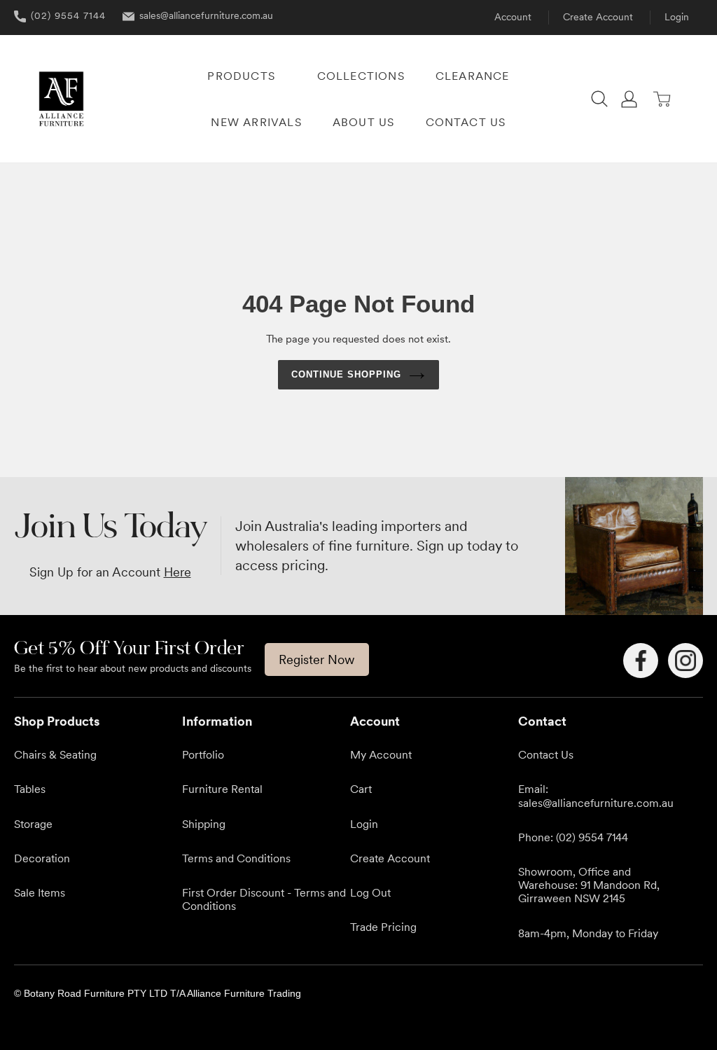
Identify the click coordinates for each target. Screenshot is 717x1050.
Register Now (317, 659)
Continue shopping (346, 374)
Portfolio (203, 754)
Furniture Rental (222, 789)
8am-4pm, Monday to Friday (588, 933)
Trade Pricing (383, 927)
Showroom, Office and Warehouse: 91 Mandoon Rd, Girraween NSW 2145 (589, 884)
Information (217, 721)
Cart (361, 789)
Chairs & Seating (55, 754)
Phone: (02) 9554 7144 (573, 837)
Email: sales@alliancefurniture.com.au (596, 795)
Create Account (598, 17)
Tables (30, 789)
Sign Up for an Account (110, 572)
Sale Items (39, 892)
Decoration (42, 858)
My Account (381, 754)
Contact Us (545, 754)
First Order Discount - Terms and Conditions (264, 899)
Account (512, 17)
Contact (542, 721)
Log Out (370, 892)
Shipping (203, 824)
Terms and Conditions (236, 858)
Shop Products (56, 721)
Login (676, 17)
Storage (33, 824)
